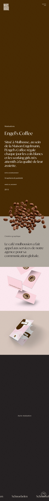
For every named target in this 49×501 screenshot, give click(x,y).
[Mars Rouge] (6, 7)
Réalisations (10, 126)
